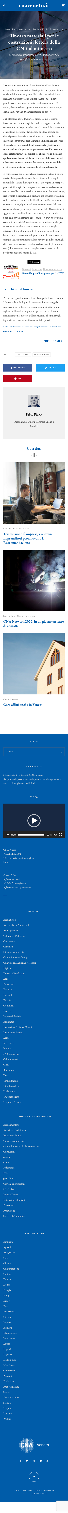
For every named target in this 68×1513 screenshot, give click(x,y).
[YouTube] (40, 1460)
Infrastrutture (10, 1333)
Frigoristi (7, 1000)
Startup (7, 1403)
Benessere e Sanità (12, 1136)
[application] (34, 821)
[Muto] (55, 834)
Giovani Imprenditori (14, 1184)
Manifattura (9, 616)
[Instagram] (34, 1460)
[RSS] (47, 1460)
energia (6, 1157)
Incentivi (7, 1328)
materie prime (23, 354)
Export (6, 1301)
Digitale (7, 968)
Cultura (7, 1274)
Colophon (26, 1494)
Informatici (8, 1022)
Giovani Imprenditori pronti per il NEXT (43, 273)
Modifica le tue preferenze (14, 883)
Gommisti (8, 1006)
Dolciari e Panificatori (14, 973)
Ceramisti (8, 947)
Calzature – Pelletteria (14, 936)
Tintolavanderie (11, 1086)
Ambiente (8, 1242)
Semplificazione (11, 1397)
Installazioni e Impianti (14, 1200)
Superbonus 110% (42, 354)
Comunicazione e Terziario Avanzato (21, 1146)
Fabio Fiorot (34, 414)
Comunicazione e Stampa (15, 957)
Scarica (20, 331)
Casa (8, 29)
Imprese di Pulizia (12, 1016)
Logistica (7, 1355)
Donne (6, 1285)
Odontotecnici (10, 1059)
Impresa (37, 269)
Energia (7, 1290)
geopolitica (8, 1178)
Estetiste (7, 989)
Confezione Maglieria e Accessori (19, 963)
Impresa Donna (10, 1195)
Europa (7, 1296)
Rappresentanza (21, 29)
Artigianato (9, 1253)
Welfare (7, 1419)
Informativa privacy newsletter (17, 887)
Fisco (5, 1306)
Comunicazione (11, 1269)
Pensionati (8, 1205)
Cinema (7, 1263)
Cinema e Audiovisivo (14, 952)
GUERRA (8, 1189)
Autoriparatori (10, 930)
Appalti (7, 1247)
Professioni (8, 1381)
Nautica (7, 1048)
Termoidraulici (10, 1081)
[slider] (31, 835)
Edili (5, 979)
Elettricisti (8, 984)
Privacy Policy (9, 875)
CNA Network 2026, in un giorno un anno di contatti (33, 623)
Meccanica (8, 1043)
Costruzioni (9, 1152)
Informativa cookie (11, 879)
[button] (34, 820)
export (6, 1162)
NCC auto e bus (11, 1054)
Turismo (7, 1414)
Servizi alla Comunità (14, 1216)
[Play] (7, 834)
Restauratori (9, 1070)
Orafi (6, 1065)
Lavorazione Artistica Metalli (17, 1027)
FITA (6, 1173)
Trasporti (7, 1408)
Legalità (7, 1349)
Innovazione (9, 1338)
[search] (61, 752)
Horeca (7, 1011)
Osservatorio (9, 1371)
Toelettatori (9, 1092)
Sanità (6, 1392)
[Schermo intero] (60, 834)
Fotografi (7, 995)
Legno (6, 1038)
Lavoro (14, 699)
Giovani (26, 269)
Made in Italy (9, 1360)
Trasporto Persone (12, 1102)
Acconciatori (9, 920)
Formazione (9, 1312)
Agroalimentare (11, 1125)
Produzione (9, 1211)
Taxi (5, 1075)
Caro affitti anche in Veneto (22, 705)
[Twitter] (27, 1460)
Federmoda (8, 1168)
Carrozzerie (9, 941)
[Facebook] (21, 1460)
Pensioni (7, 1376)
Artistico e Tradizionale (14, 1130)
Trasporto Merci (11, 1097)
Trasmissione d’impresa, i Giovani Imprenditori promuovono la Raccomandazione (27, 538)
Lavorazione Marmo (13, 1032)
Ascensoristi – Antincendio (16, 925)
